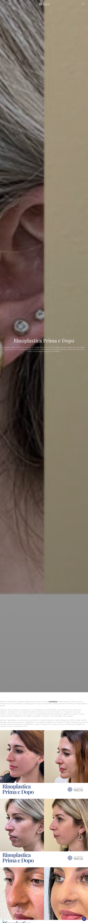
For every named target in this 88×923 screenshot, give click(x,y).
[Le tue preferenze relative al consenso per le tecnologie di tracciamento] (3, 920)
